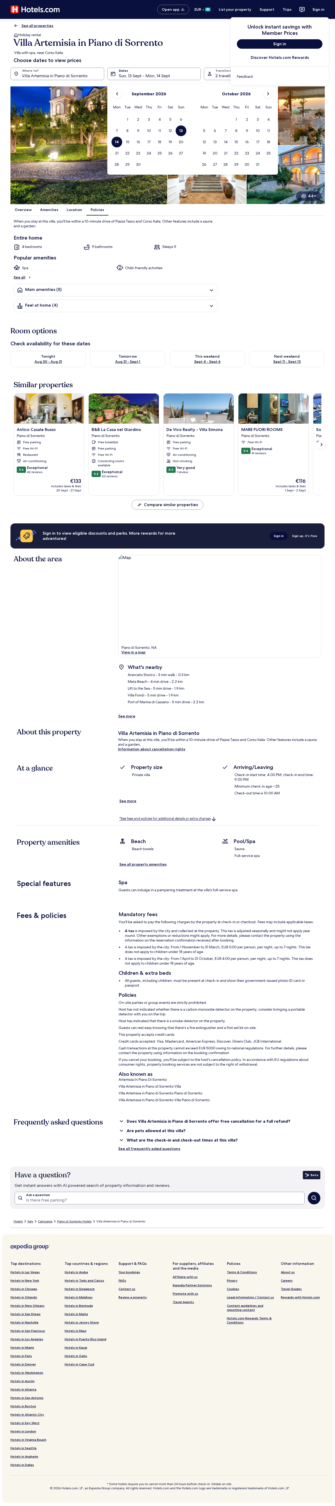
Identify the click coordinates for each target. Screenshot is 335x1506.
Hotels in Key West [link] (25, 1423)
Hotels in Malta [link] (76, 1314)
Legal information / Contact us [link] (250, 1297)
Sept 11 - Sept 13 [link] (287, 361)
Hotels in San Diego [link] (25, 1314)
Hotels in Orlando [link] (23, 1297)
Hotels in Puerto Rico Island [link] (85, 1339)
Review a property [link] (133, 1297)
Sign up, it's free (304, 536)
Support (267, 9)
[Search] (314, 1198)
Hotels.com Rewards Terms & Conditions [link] (249, 1320)
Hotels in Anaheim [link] (24, 1456)
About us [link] (288, 1272)
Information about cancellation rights (151, 749)
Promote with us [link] (185, 1293)
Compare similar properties (171, 504)
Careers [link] (287, 1280)
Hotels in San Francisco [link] (27, 1331)
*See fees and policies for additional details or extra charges (165, 819)
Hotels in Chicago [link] (23, 1289)
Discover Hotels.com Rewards (280, 57)
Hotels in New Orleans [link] (27, 1306)
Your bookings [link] (129, 1272)
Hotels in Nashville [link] (24, 1322)
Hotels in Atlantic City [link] (27, 1414)
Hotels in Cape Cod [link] (79, 1364)
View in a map (133, 652)
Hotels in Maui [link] (75, 1331)
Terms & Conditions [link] (242, 1272)
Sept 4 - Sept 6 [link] (207, 361)
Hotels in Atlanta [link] (23, 1389)
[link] (280, 76)
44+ (312, 195)
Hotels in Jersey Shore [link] (82, 1322)
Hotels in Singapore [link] (80, 1289)
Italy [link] (30, 1221)
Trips (287, 9)
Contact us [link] (127, 1289)
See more (126, 716)
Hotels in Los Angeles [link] (26, 1339)
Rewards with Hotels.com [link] (300, 1297)
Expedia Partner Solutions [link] (192, 1285)
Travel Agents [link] (183, 1302)
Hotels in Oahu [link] (76, 1356)
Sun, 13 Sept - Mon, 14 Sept (144, 76)
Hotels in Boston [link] (23, 1406)
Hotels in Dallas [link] (22, 1465)
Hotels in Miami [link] (22, 1347)
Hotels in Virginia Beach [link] (28, 1440)
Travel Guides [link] (291, 1289)
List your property (235, 9)
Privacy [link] (232, 1280)
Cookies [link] (233, 1289)
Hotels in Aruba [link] (76, 1272)
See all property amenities (143, 864)
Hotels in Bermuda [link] (79, 1306)
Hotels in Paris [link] (21, 1356)
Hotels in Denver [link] (23, 1364)
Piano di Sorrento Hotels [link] (74, 1221)
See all (19, 277)
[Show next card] (321, 444)
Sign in (318, 9)
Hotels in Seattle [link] (23, 1448)
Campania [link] (45, 1221)
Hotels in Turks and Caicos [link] (84, 1280)
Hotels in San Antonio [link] (26, 1398)
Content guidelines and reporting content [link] (245, 1308)
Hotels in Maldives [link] (79, 1297)
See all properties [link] (37, 25)
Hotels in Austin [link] (22, 1381)
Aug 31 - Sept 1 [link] (127, 361)
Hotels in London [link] (23, 1431)
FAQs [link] (122, 1280)
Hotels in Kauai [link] (76, 1347)
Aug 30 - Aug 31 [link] (48, 361)
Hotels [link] (18, 1221)
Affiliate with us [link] (185, 1277)
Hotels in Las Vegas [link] (25, 1272)
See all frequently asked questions (149, 1148)
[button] (127, 119)
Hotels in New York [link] (24, 1280)
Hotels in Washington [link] (26, 1373)
